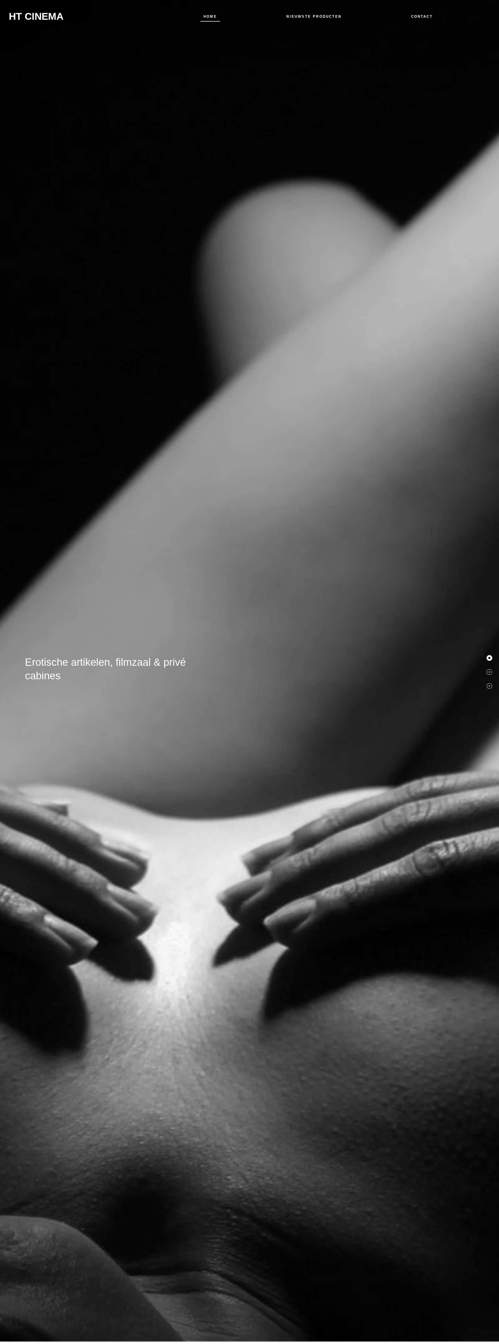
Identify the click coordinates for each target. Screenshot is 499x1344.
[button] (489, 658)
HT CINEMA (36, 16)
